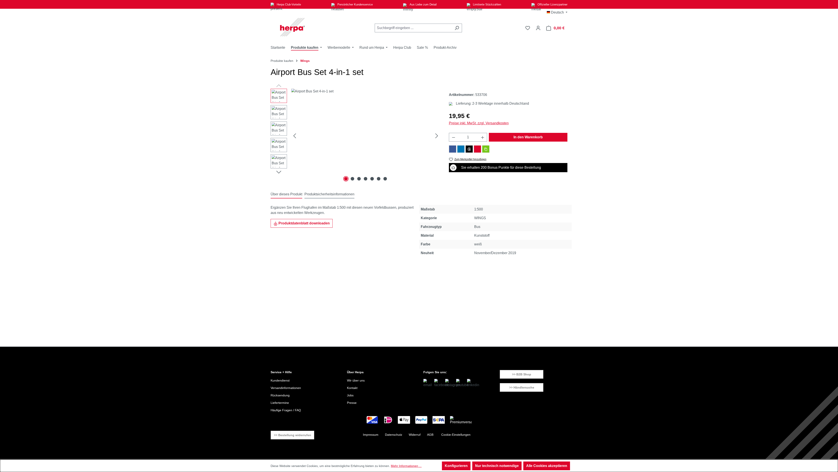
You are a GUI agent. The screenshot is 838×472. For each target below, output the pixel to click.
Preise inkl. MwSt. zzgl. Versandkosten (479, 123)
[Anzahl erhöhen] (482, 137)
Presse (352, 402)
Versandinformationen (286, 388)
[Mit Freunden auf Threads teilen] (469, 149)
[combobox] (413, 28)
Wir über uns (356, 380)
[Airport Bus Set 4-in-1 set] (365, 136)
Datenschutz (393, 434)
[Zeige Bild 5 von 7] (372, 178)
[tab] (286, 194)
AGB (430, 434)
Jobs (350, 395)
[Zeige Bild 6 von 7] (378, 178)
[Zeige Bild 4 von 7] (365, 178)
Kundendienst (280, 380)
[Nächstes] (436, 136)
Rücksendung (280, 395)
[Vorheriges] (294, 136)
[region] (355, 136)
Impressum (370, 434)
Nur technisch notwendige (497, 466)
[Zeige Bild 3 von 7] (359, 178)
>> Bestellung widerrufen (292, 435)
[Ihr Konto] (538, 28)
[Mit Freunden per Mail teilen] (477, 149)
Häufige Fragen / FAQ (286, 410)
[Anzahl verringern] (453, 137)
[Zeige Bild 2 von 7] (352, 178)
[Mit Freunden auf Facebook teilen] (452, 149)
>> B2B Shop (521, 374)
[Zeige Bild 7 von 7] (385, 178)
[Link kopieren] (485, 149)
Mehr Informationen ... (406, 466)
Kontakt (352, 388)
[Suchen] (457, 28)
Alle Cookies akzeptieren (546, 466)
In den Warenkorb (528, 137)
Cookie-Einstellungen (456, 434)
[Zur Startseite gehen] (292, 27)
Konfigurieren (456, 466)
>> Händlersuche (521, 387)
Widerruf (415, 434)
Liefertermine (280, 402)
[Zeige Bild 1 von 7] (346, 178)
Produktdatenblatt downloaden (304, 223)
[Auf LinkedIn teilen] (460, 149)
